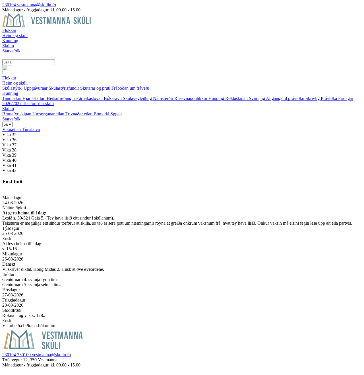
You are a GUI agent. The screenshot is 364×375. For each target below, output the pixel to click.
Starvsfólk (11, 118)
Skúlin (8, 108)
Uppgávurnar (36, 88)
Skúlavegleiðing (138, 98)
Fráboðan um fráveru (130, 88)
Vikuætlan (12, 129)
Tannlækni (12, 98)
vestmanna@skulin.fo (36, 4)
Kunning (10, 93)
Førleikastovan (90, 98)
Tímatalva (31, 129)
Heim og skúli (15, 83)
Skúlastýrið (13, 88)
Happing (216, 98)
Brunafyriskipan (17, 113)
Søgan (116, 113)
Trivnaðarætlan (79, 113)
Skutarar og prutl (95, 88)
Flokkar (9, 77)
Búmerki (102, 113)
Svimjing (257, 98)
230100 (24, 354)
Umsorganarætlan (48, 113)
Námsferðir (163, 98)
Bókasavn (113, 98)
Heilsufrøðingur (61, 98)
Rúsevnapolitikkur (191, 98)
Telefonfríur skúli (38, 103)
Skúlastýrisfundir (64, 88)
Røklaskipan (237, 98)
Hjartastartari (34, 98)
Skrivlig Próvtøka (321, 98)
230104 (9, 4)
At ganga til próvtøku (285, 98)
